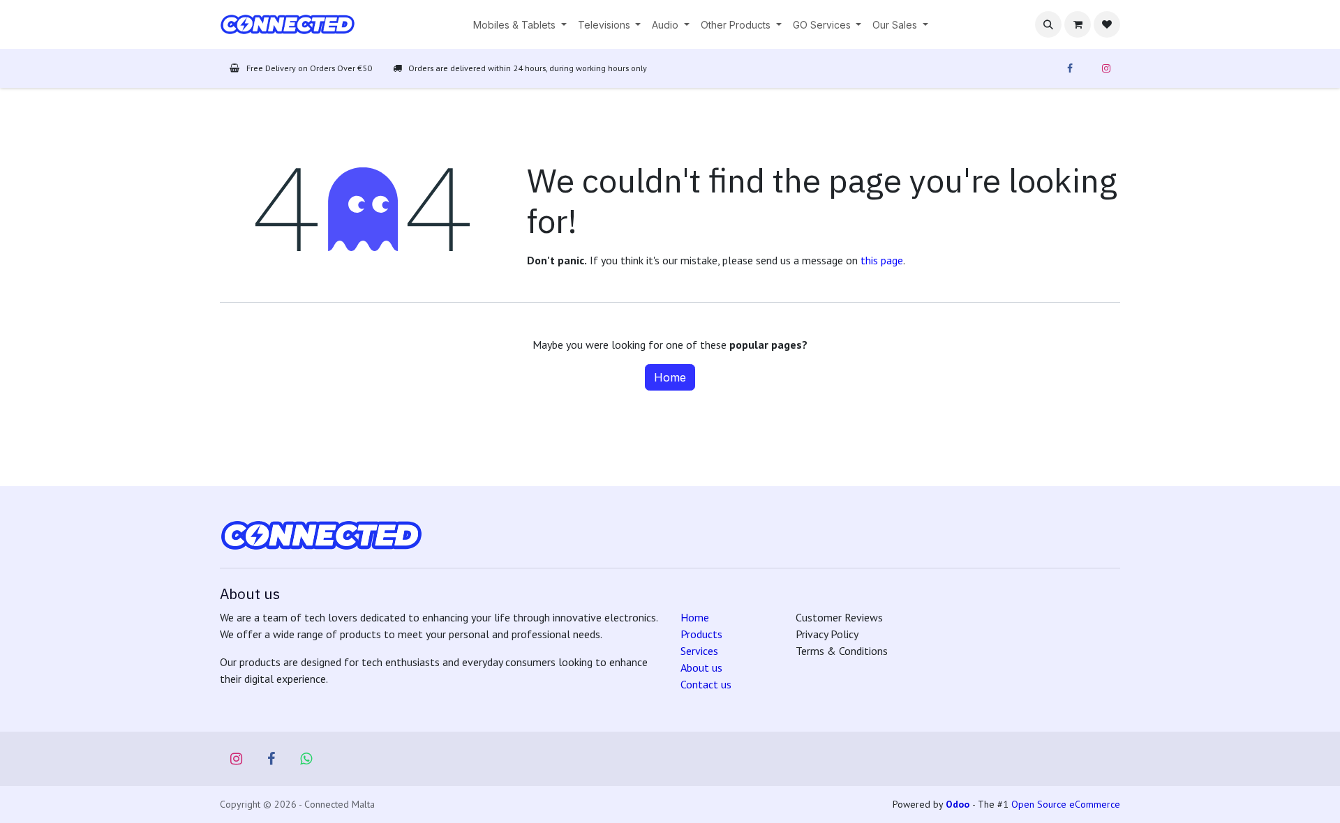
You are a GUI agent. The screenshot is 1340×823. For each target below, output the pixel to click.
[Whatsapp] (306, 759)
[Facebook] (1070, 68)
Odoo (959, 804)
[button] (1048, 24)
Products (701, 634)
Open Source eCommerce (1065, 804)
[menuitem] (520, 25)
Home (670, 377)
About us (701, 667)
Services (699, 651)
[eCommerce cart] (1077, 24)
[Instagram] (1106, 68)
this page (882, 260)
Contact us (705, 684)
